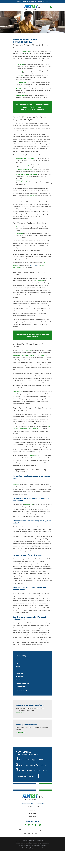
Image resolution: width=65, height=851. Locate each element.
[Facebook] (25, 825)
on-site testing (32, 196)
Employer (32, 814)
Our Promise (20, 732)
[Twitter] (29, 825)
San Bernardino (26, 51)
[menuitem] (32, 660)
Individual (32, 811)
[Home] (33, 7)
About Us (19, 713)
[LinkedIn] (36, 825)
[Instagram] (40, 825)
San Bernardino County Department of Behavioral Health (28, 355)
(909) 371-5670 (33, 265)
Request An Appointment (26, 776)
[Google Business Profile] (32, 825)
